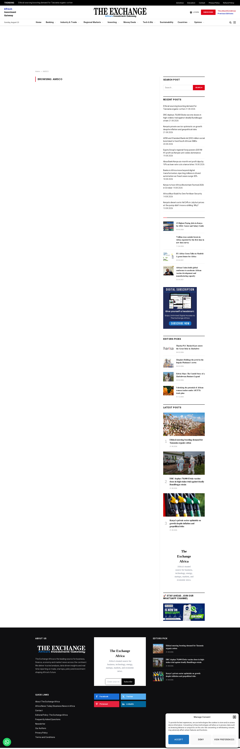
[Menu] (234, 22)
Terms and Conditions (45, 737)
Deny (201, 739)
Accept (178, 739)
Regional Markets (92, 22)
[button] (234, 717)
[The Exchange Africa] (120, 12)
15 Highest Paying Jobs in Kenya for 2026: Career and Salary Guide (190, 224)
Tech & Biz (148, 22)
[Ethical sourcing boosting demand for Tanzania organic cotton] (184, 424)
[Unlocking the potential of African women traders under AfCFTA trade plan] (168, 390)
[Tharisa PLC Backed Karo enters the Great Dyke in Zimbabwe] (168, 349)
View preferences (224, 739)
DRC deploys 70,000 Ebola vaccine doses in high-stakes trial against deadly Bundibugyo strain (182, 118)
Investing (112, 22)
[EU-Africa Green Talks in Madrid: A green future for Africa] (168, 256)
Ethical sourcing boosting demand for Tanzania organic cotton (45, 3)
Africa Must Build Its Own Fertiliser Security (182, 194)
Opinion (198, 22)
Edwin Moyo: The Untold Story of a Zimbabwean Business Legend (190, 375)
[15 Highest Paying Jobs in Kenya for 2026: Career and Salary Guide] (168, 226)
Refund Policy (228, 3)
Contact (202, 3)
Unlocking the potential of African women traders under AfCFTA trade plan (189, 390)
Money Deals (129, 22)
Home (38, 22)
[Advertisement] (120, 48)
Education (191, 3)
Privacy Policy (214, 3)
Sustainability (166, 22)
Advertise (180, 3)
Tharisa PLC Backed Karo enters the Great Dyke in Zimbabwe (189, 347)
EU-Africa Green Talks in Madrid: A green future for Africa (190, 255)
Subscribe (208, 12)
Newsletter (40, 724)
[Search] (230, 22)
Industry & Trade (68, 22)
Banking (50, 22)
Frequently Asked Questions (47, 719)
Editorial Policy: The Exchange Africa (51, 715)
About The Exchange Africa (47, 701)
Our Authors (40, 728)
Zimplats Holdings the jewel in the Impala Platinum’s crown (189, 361)
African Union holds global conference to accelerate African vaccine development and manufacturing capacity (188, 271)
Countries (182, 22)
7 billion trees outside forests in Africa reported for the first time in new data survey (190, 240)
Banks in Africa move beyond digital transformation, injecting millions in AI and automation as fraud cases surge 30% (182, 173)
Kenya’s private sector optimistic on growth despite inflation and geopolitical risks (185, 523)
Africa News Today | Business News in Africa (55, 706)
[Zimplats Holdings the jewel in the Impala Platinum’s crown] (168, 363)
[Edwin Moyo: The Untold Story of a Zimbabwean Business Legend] (168, 376)
